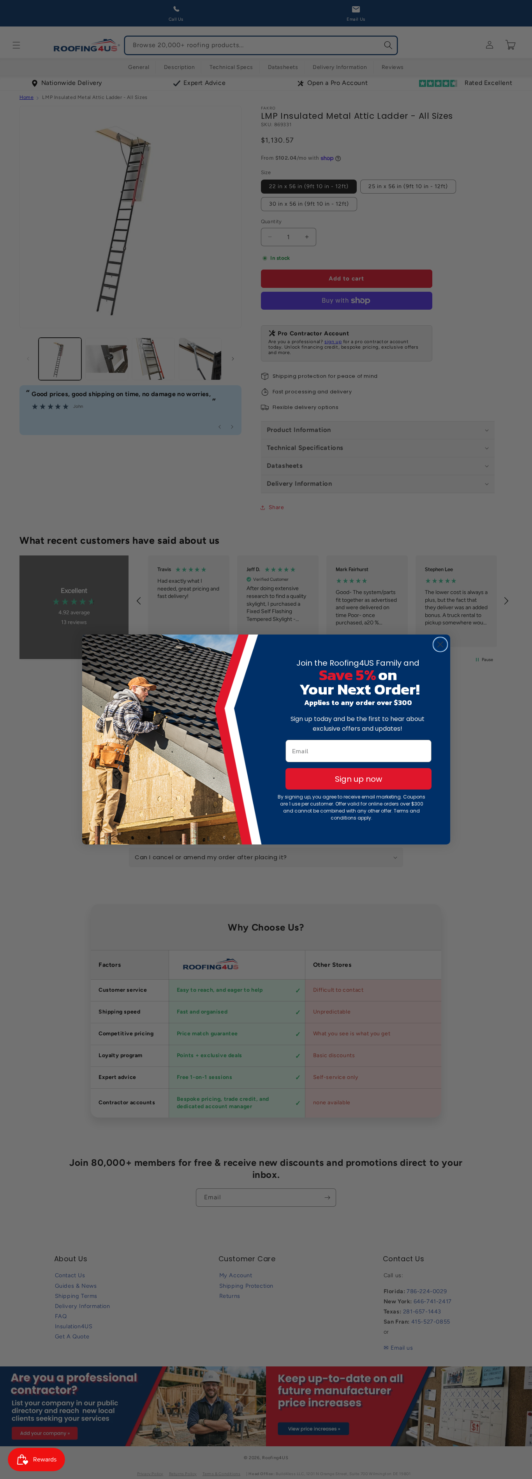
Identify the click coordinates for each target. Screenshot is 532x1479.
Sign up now (358, 779)
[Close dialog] (440, 644)
